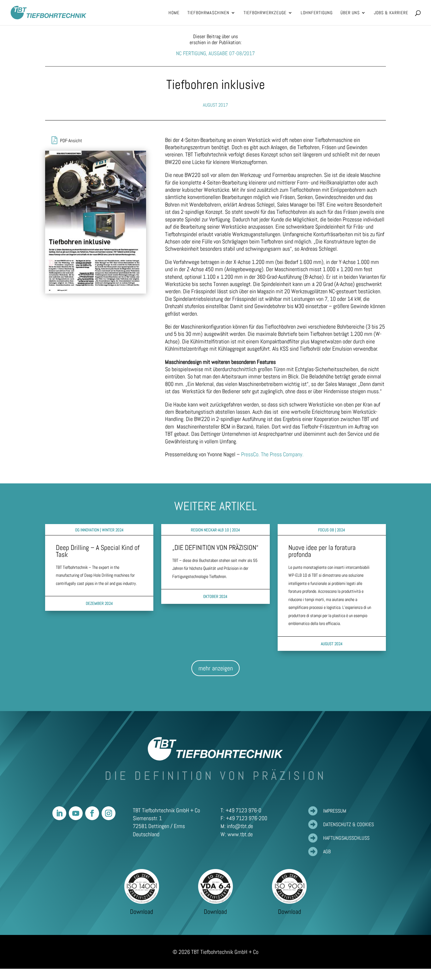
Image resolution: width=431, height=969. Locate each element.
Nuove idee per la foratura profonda (322, 551)
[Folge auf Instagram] (108, 813)
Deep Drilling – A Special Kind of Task (97, 551)
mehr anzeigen (215, 668)
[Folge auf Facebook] (92, 813)
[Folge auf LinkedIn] (59, 813)
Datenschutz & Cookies (348, 824)
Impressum (334, 811)
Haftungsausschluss (346, 838)
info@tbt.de (240, 826)
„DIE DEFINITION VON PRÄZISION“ (215, 547)
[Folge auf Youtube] (76, 813)
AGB (327, 851)
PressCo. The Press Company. (272, 454)
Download (141, 912)
